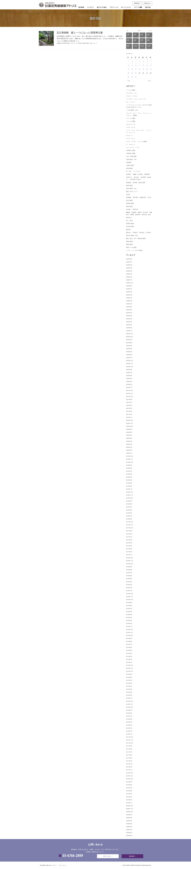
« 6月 (128, 81)
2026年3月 (129, 274)
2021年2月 (129, 414)
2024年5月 (129, 319)
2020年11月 (129, 423)
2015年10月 (129, 599)
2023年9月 (129, 339)
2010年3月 (129, 797)
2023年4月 (129, 349)
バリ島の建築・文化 (132, 110)
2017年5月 (129, 543)
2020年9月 (129, 429)
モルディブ (129, 135)
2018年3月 (129, 519)
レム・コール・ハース (132, 147)
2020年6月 (129, 438)
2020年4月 (129, 444)
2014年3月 (129, 656)
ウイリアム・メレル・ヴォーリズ (136, 99)
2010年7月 (129, 788)
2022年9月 (129, 369)
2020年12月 (129, 420)
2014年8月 (129, 641)
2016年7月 (129, 573)
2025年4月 (129, 298)
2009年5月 (129, 827)
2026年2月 (129, 277)
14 (150, 65)
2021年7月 (129, 402)
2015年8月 (129, 605)
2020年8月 (129, 432)
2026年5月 (129, 268)
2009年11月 (129, 809)
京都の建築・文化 (131, 159)
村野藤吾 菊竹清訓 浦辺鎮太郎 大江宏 (138, 197)
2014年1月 (129, 662)
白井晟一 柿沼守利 (132, 209)
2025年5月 (129, 295)
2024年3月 (129, 325)
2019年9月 (129, 465)
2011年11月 (129, 740)
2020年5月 (129, 441)
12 (143, 65)
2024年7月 (129, 313)
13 (147, 65)
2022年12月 (129, 360)
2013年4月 (129, 689)
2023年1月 (129, 357)
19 (143, 69)
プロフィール (114, 7)
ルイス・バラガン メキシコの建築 (136, 141)
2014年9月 (129, 638)
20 (147, 69)
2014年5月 (129, 650)
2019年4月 (129, 480)
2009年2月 (129, 835)
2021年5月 (129, 408)
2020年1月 (129, 453)
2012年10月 (129, 707)
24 (135, 73)
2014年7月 (129, 644)
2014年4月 (129, 653)
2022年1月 (129, 387)
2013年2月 (129, 695)
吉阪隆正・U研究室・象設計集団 (135, 182)
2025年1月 (129, 304)
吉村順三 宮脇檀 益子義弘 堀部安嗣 (137, 174)
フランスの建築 (130, 118)
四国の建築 (129, 185)
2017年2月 (129, 552)
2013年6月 (129, 683)
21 (150, 69)
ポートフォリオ (126, 7)
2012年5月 (129, 722)
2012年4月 (129, 725)
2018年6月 (129, 510)
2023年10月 (129, 337)
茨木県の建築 (130, 226)
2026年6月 (129, 265)
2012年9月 (129, 710)
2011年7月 (129, 752)
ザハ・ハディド (130, 102)
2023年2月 (129, 354)
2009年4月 (129, 830)
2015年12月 (129, 593)
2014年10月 (129, 635)
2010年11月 (129, 776)
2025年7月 (129, 289)
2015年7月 (129, 608)
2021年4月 (129, 411)
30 (132, 77)
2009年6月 (129, 824)
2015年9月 (129, 602)
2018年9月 (129, 501)
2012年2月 (129, 731)
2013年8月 (129, 677)
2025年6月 (129, 292)
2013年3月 (129, 692)
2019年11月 (129, 459)
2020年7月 (129, 435)
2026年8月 (129, 259)
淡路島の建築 (130, 203)
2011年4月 (129, 761)
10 (135, 65)
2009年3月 (129, 832)
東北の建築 (129, 200)
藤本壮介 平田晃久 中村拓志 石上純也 (138, 232)
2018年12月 (129, 492)
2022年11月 (129, 363)
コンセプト (90, 7)
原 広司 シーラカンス (133, 171)
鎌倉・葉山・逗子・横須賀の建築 (136, 238)
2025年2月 (129, 301)
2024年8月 (129, 310)
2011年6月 (129, 755)
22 (128, 73)
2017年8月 (129, 534)
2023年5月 (129, 346)
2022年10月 (129, 366)
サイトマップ (62, 865)
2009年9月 (129, 815)
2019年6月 (129, 474)
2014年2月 (129, 659)
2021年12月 (129, 390)
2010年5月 (129, 791)
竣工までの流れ (102, 7)
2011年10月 (129, 743)
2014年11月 (129, 632)
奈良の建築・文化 (131, 188)
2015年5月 (129, 614)
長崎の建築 (129, 241)
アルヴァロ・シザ (131, 93)
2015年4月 (129, 617)
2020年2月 (129, 450)
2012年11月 (129, 704)
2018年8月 (129, 504)
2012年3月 (129, 728)
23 (132, 73)
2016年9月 (129, 567)
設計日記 (148, 7)
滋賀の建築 (129, 206)
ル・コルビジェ (130, 144)
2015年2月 (129, 623)
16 (132, 69)
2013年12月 (129, 665)
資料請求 (137, 3)
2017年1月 (129, 555)
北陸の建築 (129, 168)
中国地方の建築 (81, 43)
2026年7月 (129, 262)
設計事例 (81, 7)
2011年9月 (129, 746)
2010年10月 (129, 779)
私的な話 (128, 217)
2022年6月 (129, 375)
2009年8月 (129, 818)
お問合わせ (147, 3)
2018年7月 (129, 507)
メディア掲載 (138, 7)
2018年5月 (129, 513)
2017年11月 (129, 525)
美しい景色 (129, 220)
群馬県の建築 (130, 223)
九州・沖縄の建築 (131, 156)
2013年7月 (129, 680)
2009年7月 (129, 821)
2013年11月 (129, 668)
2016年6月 (129, 576)
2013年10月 (129, 671)
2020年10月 (129, 426)
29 (128, 77)
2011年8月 (129, 749)
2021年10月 (129, 396)
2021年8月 (129, 399)
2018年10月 (129, 498)
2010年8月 (129, 785)
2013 (139, 30)
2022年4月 (129, 381)
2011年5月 (129, 758)
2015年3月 (129, 620)
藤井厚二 (128, 229)
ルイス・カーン (130, 138)
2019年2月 (129, 486)
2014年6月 (129, 647)
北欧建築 (128, 162)
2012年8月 (129, 713)
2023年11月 (129, 334)
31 (135, 77)
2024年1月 (129, 331)
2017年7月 (129, 537)
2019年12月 (129, 456)
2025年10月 (129, 283)
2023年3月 (129, 351)
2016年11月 (129, 561)
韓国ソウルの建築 (131, 247)
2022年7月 (129, 372)
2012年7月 (129, 716)
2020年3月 (129, 447)
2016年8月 (129, 570)
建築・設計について (91, 43)
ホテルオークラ (130, 124)
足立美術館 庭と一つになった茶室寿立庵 (80, 32)
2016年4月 (129, 582)
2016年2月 (129, 588)
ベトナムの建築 (130, 121)
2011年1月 (129, 770)
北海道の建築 (130, 165)
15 (128, 69)
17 (135, 69)
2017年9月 (129, 531)
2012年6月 (129, 719)
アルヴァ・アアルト (132, 96)
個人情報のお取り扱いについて (48, 865)
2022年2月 (129, 384)
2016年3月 (129, 585)
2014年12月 (129, 629)
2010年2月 (129, 800)
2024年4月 (129, 322)
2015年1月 (129, 626)
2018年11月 (129, 495)
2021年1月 (129, 417)
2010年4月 (129, 794)
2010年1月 (129, 803)
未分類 (128, 194)
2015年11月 (129, 596)
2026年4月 (129, 271)
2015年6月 (129, 611)
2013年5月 (129, 686)
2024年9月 (129, 307)
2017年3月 (129, 549)
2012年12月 (129, 701)
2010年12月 (129, 773)
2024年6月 (129, 316)
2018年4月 (129, 516)
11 (139, 65)
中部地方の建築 (130, 153)
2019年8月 (129, 468)
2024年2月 (129, 328)
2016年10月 (129, 564)
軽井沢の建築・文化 (132, 235)
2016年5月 (129, 578)
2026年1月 (129, 280)
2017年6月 (129, 540)
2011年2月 (129, 767)
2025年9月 (129, 286)
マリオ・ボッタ (130, 127)
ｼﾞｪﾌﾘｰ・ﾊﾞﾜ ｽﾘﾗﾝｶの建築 (134, 250)
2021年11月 (129, 393)
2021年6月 (129, 405)
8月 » (149, 81)
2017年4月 (129, 546)
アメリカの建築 (130, 90)
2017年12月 (129, 522)
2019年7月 (129, 471)
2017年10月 (129, 528)
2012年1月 (129, 734)
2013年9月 (129, 674)
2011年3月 (129, 764)
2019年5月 (129, 477)
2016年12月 (129, 558)
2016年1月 (129, 590)
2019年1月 (129, 489)
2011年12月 (129, 737)
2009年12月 (129, 806)
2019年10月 (129, 462)
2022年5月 (129, 378)
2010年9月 (129, 782)
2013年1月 (129, 698)
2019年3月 (129, 483)
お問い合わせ (107, 856)
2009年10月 (129, 812)
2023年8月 (129, 343)
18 (139, 69)
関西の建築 (129, 244)
